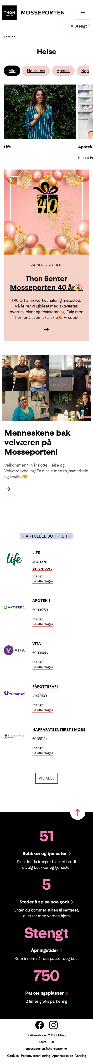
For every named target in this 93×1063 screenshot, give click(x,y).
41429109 (39, 696)
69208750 (40, 610)
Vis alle (48, 778)
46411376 (39, 562)
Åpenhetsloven (62, 1056)
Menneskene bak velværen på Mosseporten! (37, 442)
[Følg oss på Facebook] (39, 1025)
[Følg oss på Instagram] (53, 1025)
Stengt (80, 26)
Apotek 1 (41, 601)
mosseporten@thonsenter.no (46, 1048)
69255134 (39, 739)
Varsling (80, 1056)
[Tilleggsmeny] (83, 12)
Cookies (13, 1056)
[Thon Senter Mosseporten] (33, 12)
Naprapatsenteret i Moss (59, 730)
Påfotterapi (45, 687)
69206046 (40, 653)
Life (36, 553)
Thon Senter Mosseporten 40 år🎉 (46, 283)
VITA (36, 644)
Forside (10, 37)
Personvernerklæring (35, 1056)
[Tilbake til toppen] (77, 812)
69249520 (46, 1042)
